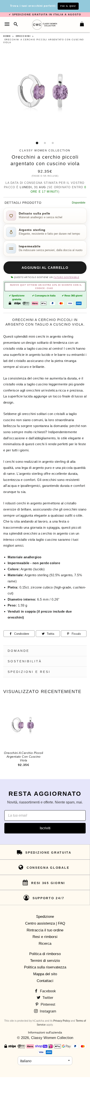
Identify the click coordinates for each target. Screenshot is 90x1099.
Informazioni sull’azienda (45, 1032)
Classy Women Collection (52, 1038)
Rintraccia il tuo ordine (45, 930)
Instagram (47, 1011)
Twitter (47, 998)
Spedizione (45, 917)
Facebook (47, 991)
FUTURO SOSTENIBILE (66, 277)
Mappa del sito (45, 974)
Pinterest (47, 1004)
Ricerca (45, 943)
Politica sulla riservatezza (45, 967)
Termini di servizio (45, 961)
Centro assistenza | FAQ (45, 923)
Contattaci (45, 981)
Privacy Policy (61, 1020)
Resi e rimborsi (45, 937)
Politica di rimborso (45, 954)
